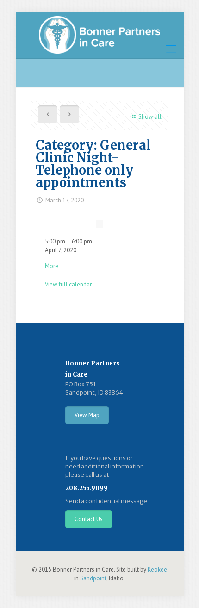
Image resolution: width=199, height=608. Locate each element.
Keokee (157, 569)
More (51, 266)
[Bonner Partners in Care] (100, 35)
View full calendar (68, 284)
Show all (149, 117)
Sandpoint (93, 578)
